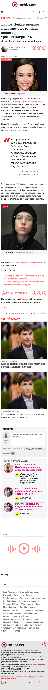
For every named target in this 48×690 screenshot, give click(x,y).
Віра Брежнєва (10, 598)
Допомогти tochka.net (23, 18)
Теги (4, 584)
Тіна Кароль (27, 604)
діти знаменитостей (12, 613)
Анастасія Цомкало (18, 47)
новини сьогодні (30, 619)
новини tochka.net (22, 616)
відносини (40, 610)
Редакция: (4, 670)
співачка (28, 625)
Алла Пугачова (10, 592)
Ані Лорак (27, 595)
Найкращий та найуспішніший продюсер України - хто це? (28, 491)
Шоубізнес (6, 59)
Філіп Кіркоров (9, 607)
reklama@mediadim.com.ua (36, 664)
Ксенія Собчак (9, 601)
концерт (6, 616)
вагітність (18, 610)
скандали (7, 625)
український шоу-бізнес (28, 628)
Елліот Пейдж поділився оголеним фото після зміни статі (22, 416)
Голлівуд (24, 598)
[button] (39, 12)
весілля (29, 610)
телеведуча (8, 628)
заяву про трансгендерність (28, 101)
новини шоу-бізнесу (18, 313)
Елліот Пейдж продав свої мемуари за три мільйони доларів (23, 365)
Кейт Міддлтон (38, 598)
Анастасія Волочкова (30, 592)
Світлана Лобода (10, 604)
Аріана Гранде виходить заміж (27, 262)
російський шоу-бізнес (34, 622)
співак (18, 625)
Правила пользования (8, 677)
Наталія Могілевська (29, 601)
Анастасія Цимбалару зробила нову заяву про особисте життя (28, 467)
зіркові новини (31, 613)
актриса (6, 610)
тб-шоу (38, 625)
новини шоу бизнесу (12, 622)
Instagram (23, 124)
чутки (17, 631)
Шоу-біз (23, 607)
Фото (38, 604)
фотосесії (7, 631)
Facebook (25, 299)
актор (32, 607)
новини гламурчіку (11, 619)
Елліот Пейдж (39, 313)
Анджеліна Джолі (11, 595)
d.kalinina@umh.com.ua (39, 670)
